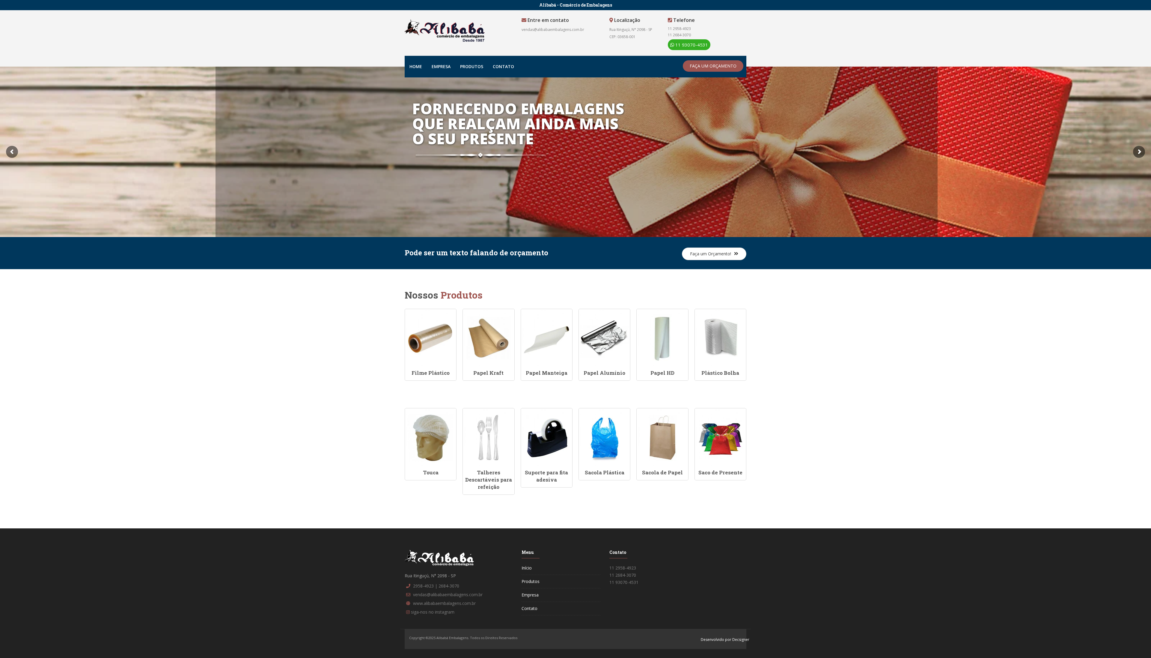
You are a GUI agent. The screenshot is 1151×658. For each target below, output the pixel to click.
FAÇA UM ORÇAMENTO (713, 66)
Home (415, 66)
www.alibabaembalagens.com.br (444, 603)
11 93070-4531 (691, 45)
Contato (503, 66)
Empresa (441, 66)
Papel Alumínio (604, 372)
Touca (431, 472)
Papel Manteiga (546, 372)
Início (527, 568)
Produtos (471, 66)
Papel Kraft (488, 372)
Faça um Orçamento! (710, 254)
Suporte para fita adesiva (546, 476)
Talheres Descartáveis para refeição (488, 480)
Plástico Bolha (720, 372)
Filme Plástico (431, 372)
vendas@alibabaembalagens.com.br (553, 29)
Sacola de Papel (662, 472)
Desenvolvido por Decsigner (725, 639)
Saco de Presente (720, 472)
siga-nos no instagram (432, 612)
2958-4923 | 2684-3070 (436, 586)
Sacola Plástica (604, 472)
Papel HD (662, 372)
